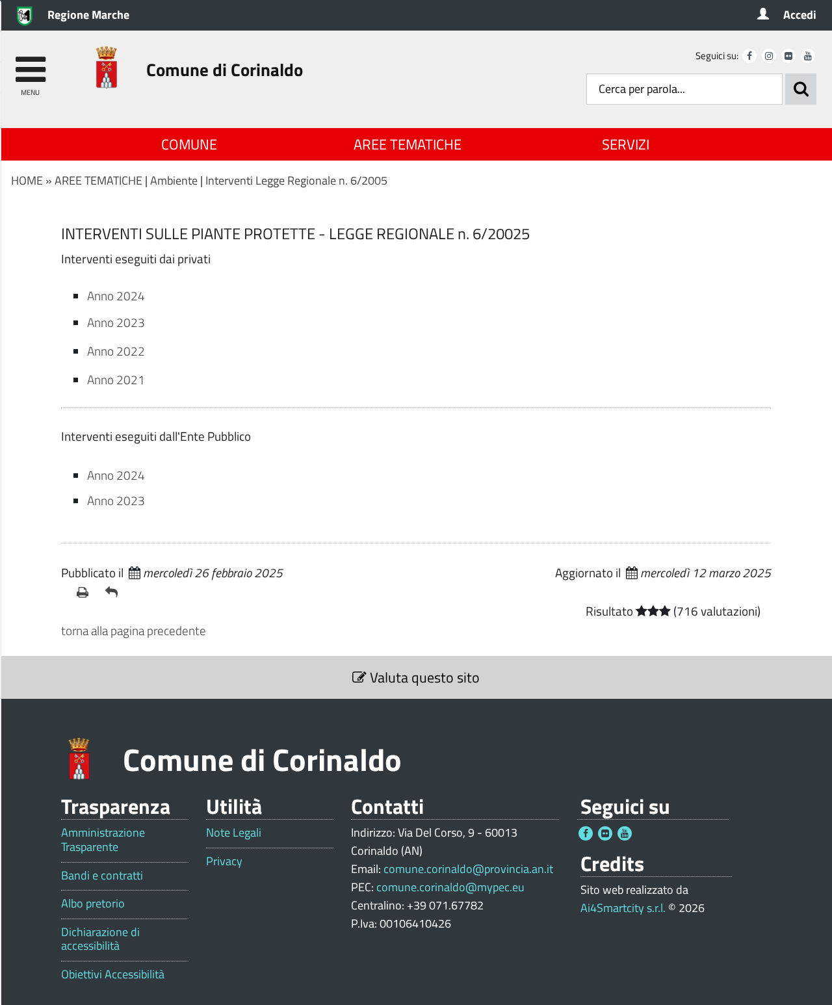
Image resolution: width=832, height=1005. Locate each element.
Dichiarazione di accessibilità (100, 939)
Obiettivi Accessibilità (112, 974)
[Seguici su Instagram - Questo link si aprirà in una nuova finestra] (769, 56)
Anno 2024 (116, 295)
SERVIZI (625, 144)
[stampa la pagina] (86, 592)
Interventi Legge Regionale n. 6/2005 (296, 180)
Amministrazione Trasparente (103, 840)
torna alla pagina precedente (133, 630)
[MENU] (30, 63)
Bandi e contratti (102, 875)
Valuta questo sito (423, 677)
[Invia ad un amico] (114, 592)
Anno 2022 (116, 350)
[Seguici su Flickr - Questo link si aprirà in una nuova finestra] (788, 56)
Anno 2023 (116, 322)
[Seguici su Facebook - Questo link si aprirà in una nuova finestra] (749, 56)
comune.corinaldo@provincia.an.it (468, 869)
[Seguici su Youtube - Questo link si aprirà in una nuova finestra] (808, 56)
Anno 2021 (116, 379)
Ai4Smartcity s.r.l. (623, 908)
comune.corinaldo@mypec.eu (450, 887)
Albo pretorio (93, 903)
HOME (27, 180)
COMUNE (189, 144)
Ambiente (174, 180)
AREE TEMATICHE (408, 144)
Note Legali (233, 833)
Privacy (224, 861)
